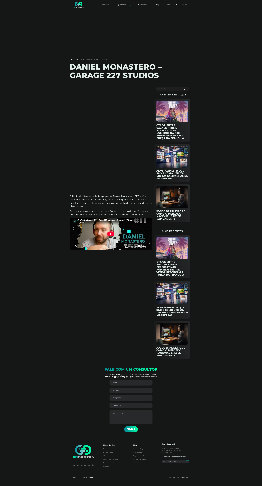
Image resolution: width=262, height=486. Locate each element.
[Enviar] (187, 461)
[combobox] (170, 89)
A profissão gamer (140, 449)
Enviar (131, 429)
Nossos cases (143, 5)
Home (105, 449)
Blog (157, 5)
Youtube (102, 211)
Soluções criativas (110, 459)
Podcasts (136, 463)
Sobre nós (105, 5)
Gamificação (108, 456)
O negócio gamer (140, 459)
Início (71, 59)
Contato (169, 5)
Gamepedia (137, 452)
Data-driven (108, 452)
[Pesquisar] (185, 89)
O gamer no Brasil (140, 456)
